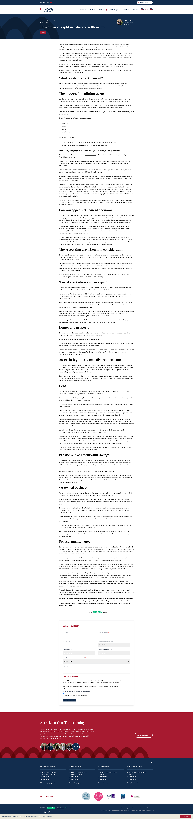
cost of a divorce (78, 187)
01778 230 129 (132, 780)
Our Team (102, 10)
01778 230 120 (132, 777)
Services (83, 10)
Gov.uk (61, 112)
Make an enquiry (144, 2)
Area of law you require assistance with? (74, 657)
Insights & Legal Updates (52, 20)
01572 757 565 (103, 777)
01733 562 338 (46, 780)
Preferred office (67, 649)
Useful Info (125, 10)
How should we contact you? (106, 641)
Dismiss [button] (186, 816)
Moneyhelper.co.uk (65, 460)
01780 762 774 (74, 780)
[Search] (142, 9)
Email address (67, 641)
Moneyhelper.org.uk (65, 575)
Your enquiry (66, 666)
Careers (135, 10)
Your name (66, 632)
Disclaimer (151, 807)
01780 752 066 (74, 777)
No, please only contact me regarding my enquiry (76, 695)
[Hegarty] (46, 10)
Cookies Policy (134, 807)
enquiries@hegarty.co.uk (69, 688)
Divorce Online (64, 391)
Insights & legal (113, 10)
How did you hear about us (105, 649)
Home (41, 20)
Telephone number (103, 632)
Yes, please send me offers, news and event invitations (77, 693)
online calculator (90, 155)
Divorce (43, 32)
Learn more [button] (49, 816)
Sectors (92, 10)
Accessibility (143, 807)
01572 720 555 (103, 780)
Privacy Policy (124, 807)
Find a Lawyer (143, 735)
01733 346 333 (46, 777)
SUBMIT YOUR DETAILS (69, 700)
